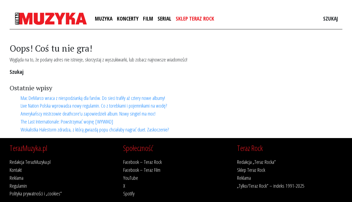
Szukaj (330, 18)
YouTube (130, 177)
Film (148, 18)
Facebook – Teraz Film (141, 169)
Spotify (128, 193)
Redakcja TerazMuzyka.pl (30, 161)
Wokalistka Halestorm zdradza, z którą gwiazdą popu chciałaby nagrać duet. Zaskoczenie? (95, 129)
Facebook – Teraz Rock (142, 161)
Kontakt (16, 169)
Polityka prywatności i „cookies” (36, 193)
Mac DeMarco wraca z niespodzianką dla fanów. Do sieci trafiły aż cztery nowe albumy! (93, 98)
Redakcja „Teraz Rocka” (256, 161)
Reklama (16, 177)
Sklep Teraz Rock (195, 18)
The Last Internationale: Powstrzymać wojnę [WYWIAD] (67, 121)
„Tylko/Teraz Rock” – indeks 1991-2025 (270, 185)
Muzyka (103, 18)
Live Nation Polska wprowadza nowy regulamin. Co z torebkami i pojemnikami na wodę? (94, 105)
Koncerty (128, 18)
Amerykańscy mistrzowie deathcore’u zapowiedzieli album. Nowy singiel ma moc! (88, 113)
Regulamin (18, 185)
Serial (164, 18)
